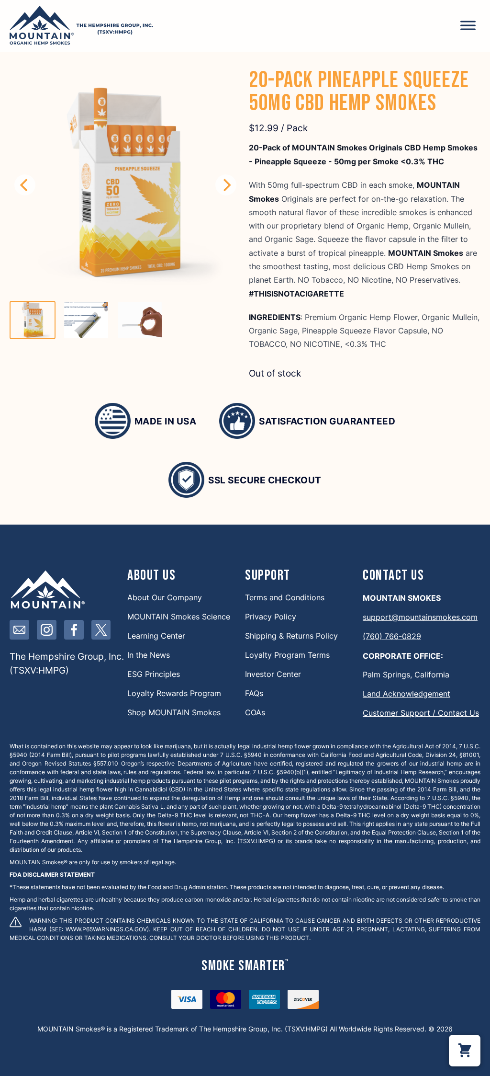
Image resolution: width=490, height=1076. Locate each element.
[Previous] (24, 184)
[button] (464, 1050)
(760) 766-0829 (392, 636)
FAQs (254, 693)
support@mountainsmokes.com (420, 617)
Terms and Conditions (284, 597)
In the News (148, 655)
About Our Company (164, 597)
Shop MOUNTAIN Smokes (174, 712)
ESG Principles (153, 674)
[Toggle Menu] (468, 25)
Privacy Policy (270, 616)
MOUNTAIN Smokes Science (178, 616)
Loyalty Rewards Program (174, 693)
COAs (255, 712)
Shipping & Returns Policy (291, 635)
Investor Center (273, 674)
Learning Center (156, 635)
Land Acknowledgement (406, 693)
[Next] (225, 184)
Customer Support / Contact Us (421, 713)
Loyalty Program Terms (287, 655)
